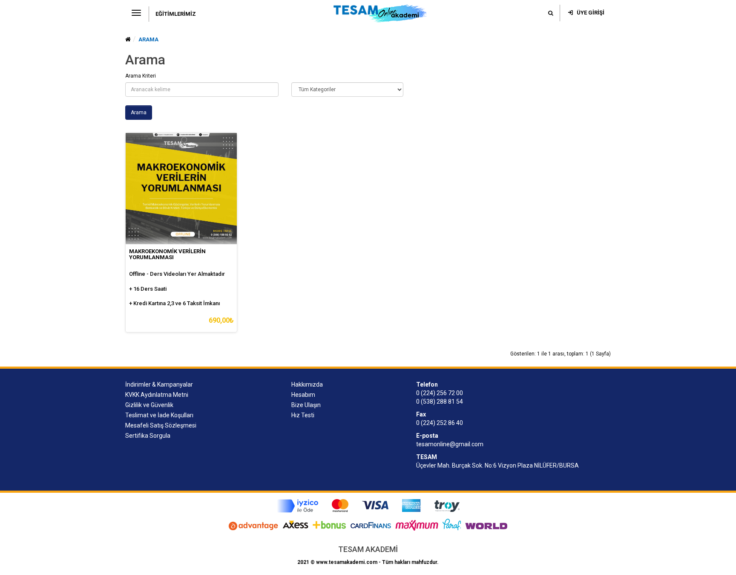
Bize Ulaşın (306, 405)
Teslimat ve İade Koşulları (159, 415)
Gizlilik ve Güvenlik (149, 405)
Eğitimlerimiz (175, 14)
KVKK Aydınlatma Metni (156, 394)
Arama (148, 39)
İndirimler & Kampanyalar (159, 384)
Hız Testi (302, 415)
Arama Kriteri (140, 76)
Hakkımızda (307, 384)
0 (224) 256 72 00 (439, 393)
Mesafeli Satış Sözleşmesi (160, 425)
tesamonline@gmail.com (449, 444)
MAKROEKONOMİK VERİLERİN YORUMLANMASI (167, 254)
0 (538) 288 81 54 (439, 401)
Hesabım (303, 394)
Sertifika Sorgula (147, 435)
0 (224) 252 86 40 (439, 422)
